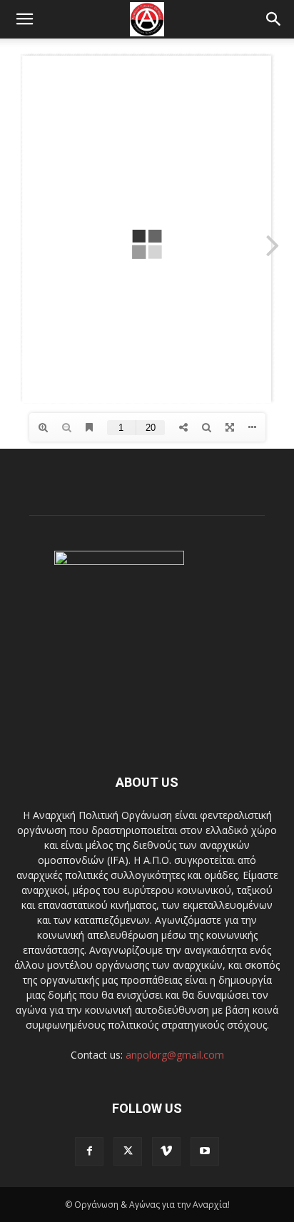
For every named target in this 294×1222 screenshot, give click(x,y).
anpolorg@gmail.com (175, 1054)
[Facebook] (89, 1151)
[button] (24, 19)
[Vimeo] (166, 1151)
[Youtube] (205, 1151)
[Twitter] (127, 1151)
